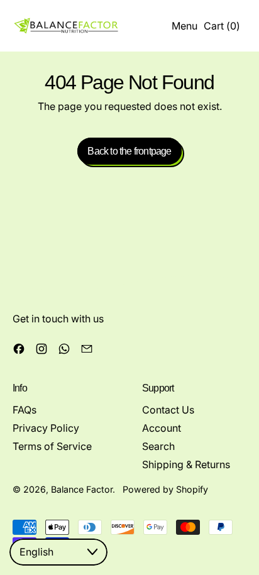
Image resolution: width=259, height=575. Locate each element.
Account (161, 428)
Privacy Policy (46, 428)
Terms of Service (52, 446)
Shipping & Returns (186, 464)
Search (158, 446)
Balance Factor (82, 489)
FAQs (24, 409)
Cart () (221, 28)
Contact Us (168, 409)
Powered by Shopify (165, 489)
